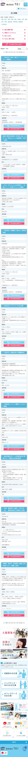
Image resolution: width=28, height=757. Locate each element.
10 (21, 52)
